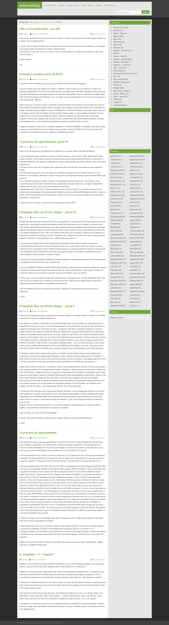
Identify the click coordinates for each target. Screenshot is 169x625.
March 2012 (115, 177)
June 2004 (114, 298)
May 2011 (114, 188)
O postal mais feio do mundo (123, 73)
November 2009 (136, 216)
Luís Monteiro (43, 34)
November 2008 (116, 238)
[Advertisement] (130, 130)
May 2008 (114, 248)
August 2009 (134, 220)
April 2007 (133, 270)
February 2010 (116, 213)
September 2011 (117, 184)
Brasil (99, 5)
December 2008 (136, 234)
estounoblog (30, 5)
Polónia (116, 85)
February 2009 (135, 231)
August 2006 (134, 284)
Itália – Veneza (118, 68)
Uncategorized (50, 5)
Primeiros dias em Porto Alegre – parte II (48, 212)
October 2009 (116, 220)
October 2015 (116, 159)
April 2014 (133, 170)
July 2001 (133, 305)
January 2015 (116, 167)
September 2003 (117, 305)
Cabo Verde (117, 42)
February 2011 (116, 191)
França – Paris (73, 5)
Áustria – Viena (119, 33)
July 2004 (133, 295)
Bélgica (61, 5)
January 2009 (116, 234)
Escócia (116, 45)
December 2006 (136, 277)
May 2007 (114, 270)
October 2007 (135, 259)
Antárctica (117, 30)
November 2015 (136, 156)
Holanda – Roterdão (120, 62)
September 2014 (117, 170)
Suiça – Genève (87, 5)
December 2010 (116, 195)
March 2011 (134, 188)
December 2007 (136, 256)
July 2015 (114, 163)
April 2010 (114, 209)
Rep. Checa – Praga (120, 90)
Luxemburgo (118, 70)
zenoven (59, 623)
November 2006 (116, 280)
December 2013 (116, 174)
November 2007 (116, 259)
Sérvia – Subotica (119, 93)
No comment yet (99, 34)
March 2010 (134, 209)
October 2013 (135, 174)
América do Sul (109, 5)
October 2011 (135, 181)
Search (145, 12)
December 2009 (116, 216)
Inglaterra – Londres (120, 65)
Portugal (116, 88)
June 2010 (114, 206)
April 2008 (133, 248)
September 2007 (117, 263)
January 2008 (116, 256)
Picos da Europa (119, 79)
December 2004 (116, 291)
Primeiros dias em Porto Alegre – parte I (47, 306)
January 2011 (135, 191)
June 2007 (134, 266)
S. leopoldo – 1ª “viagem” (37, 554)
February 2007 (135, 273)
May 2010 (133, 206)
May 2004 (133, 298)
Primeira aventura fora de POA (41, 74)
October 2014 (135, 167)
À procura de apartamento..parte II (44, 141)
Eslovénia (116, 47)
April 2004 (114, 302)
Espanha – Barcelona (121, 50)
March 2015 (134, 163)
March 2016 (115, 156)
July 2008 (114, 245)
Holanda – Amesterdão (121, 59)
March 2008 (115, 252)
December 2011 (116, 181)
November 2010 (136, 195)
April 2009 (133, 227)
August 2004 (115, 295)
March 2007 (115, 273)
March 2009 (115, 231)
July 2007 (114, 266)
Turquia (116, 102)
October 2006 (135, 280)
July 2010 (133, 202)
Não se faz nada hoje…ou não (40, 28)
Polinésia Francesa (120, 82)
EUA (115, 53)
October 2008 (135, 238)
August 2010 (115, 202)
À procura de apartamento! (38, 432)
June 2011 (134, 184)
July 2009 (114, 224)
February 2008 (135, 252)
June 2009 (134, 224)
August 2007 (134, 263)
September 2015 (136, 159)
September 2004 (136, 291)
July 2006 (114, 288)
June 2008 (134, 245)
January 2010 (135, 213)
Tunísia (116, 99)
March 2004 (134, 302)
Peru (115, 76)
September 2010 (136, 199)
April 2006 (133, 288)
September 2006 (117, 284)
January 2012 (135, 177)
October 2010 (116, 199)
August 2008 (134, 241)
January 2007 (116, 277)
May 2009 (114, 227)
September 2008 (117, 241)
